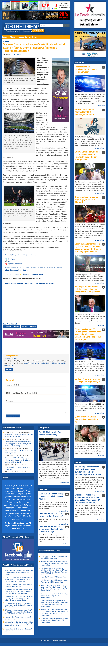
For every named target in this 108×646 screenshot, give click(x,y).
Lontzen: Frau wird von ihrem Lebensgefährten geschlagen (18, 585)
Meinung (21, 37)
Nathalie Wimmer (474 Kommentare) (54, 577)
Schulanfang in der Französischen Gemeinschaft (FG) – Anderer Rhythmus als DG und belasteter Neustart (18, 591)
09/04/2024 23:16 (11, 358)
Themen (13, 37)
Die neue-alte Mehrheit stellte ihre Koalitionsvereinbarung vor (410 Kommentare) (55, 595)
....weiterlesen (64, 482)
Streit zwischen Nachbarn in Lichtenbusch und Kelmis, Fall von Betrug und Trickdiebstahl (18, 605)
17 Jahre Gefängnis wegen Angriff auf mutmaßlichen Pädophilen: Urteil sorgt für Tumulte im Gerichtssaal (18, 612)
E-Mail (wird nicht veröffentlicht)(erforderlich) (21, 393)
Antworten (8, 369)
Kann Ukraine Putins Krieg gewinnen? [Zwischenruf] (18, 618)
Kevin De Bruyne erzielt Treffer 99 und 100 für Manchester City (29, 283)
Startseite (5, 37)
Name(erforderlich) (12, 385)
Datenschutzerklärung (59, 641)
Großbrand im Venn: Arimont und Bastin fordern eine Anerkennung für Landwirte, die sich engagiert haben (19, 598)
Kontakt (35, 37)
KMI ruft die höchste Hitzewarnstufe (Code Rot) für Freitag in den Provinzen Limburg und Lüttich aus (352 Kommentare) (54, 612)
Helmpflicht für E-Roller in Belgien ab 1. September (18, 468)
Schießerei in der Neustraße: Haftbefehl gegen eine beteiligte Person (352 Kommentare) (55, 620)
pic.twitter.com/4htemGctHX (16, 270)
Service (28, 37)
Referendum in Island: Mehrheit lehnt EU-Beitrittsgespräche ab (19, 435)
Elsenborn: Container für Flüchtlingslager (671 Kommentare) (54, 557)
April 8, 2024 (38, 274)
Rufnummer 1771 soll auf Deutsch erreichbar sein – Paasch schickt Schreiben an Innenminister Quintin (19, 460)
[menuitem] (6, 37)
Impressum (45, 641)
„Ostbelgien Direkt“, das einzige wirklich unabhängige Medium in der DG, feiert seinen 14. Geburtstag (18, 443)
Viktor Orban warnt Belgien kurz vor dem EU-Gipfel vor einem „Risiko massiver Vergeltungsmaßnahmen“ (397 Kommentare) (54, 603)
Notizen (6, 42)
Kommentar (10, 401)
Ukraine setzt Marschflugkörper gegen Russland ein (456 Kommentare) (54, 581)
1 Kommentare (17, 54)
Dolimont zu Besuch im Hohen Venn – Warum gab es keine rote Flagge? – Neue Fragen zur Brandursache (18, 579)
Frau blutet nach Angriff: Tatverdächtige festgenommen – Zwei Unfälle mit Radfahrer (19, 572)
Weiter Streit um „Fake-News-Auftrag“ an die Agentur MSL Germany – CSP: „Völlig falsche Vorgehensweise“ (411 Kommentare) (54, 588)
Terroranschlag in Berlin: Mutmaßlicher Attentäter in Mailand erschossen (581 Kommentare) (54, 563)
